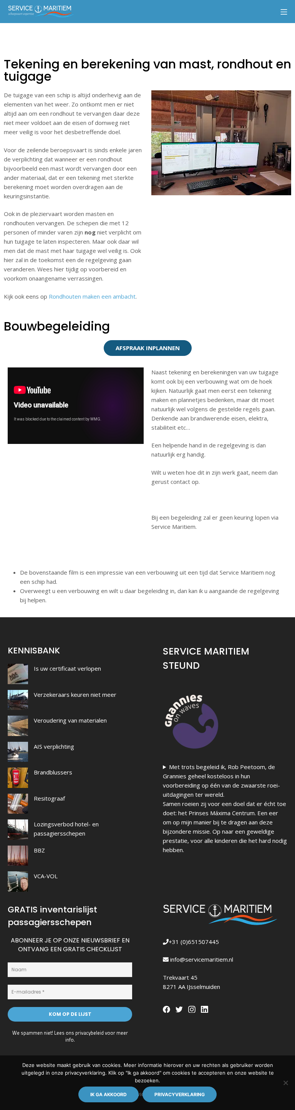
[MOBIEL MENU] (283, 11)
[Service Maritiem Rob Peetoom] (41, 11)
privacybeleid (89, 1033)
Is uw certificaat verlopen (67, 668)
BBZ (39, 850)
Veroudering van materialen (70, 720)
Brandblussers (53, 772)
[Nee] (285, 1083)
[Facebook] (167, 1008)
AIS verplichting (54, 746)
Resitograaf (49, 798)
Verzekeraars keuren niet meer (75, 694)
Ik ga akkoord (108, 1094)
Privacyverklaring (179, 1094)
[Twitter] (180, 1008)
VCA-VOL (46, 876)
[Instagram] (192, 1008)
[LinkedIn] (204, 1008)
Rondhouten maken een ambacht (92, 296)
